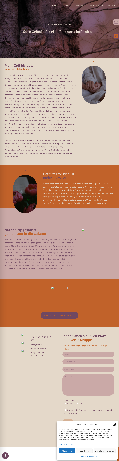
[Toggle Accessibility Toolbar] (5, 455)
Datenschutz (83, 456)
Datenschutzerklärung (89, 410)
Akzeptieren (67, 451)
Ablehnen (84, 451)
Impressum (93, 456)
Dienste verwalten (66, 444)
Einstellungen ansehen (104, 451)
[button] (114, 424)
